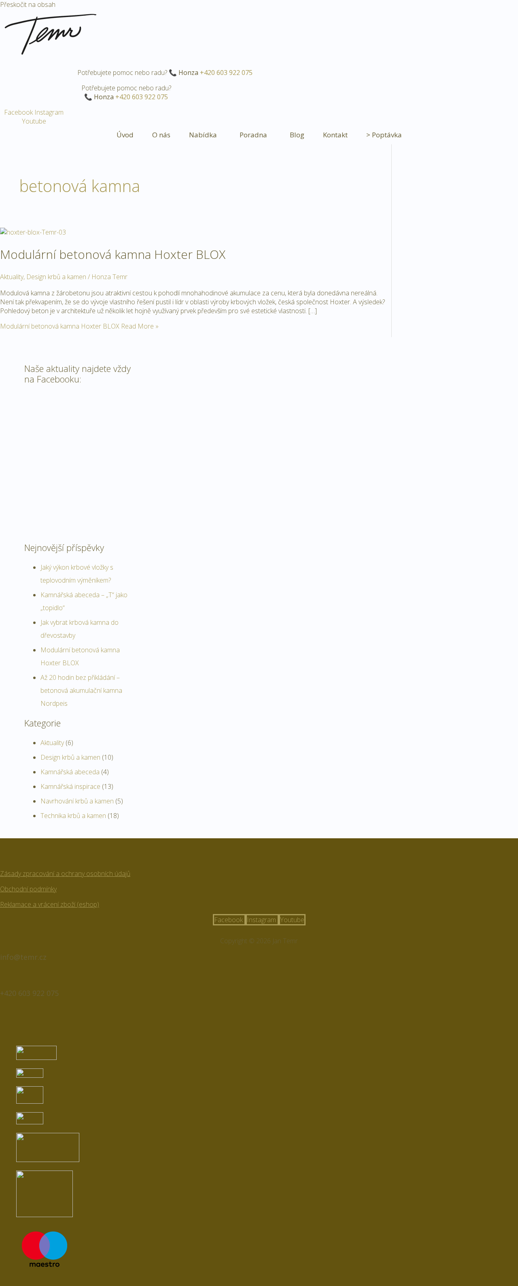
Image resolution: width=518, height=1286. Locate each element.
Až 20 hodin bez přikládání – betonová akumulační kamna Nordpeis (81, 690)
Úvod (125, 134)
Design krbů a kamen (56, 276)
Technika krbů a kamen (73, 815)
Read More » (79, 326)
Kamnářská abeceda (70, 771)
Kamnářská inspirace (70, 786)
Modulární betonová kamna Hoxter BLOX (112, 254)
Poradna (253, 134)
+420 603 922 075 (226, 72)
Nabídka (203, 134)
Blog (297, 134)
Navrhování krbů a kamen (77, 801)
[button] (205, 135)
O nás (161, 134)
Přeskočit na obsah (27, 4)
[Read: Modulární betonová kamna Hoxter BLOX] (33, 232)
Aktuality (11, 276)
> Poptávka (384, 134)
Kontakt (335, 134)
